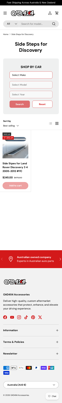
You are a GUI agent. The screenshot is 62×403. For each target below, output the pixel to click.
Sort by (7, 121)
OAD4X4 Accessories (19, 395)
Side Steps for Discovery (22, 34)
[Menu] (5, 13)
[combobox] (31, 23)
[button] (56, 13)
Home (5, 34)
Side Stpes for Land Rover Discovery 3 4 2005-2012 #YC (15, 167)
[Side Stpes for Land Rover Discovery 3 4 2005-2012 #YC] (15, 145)
